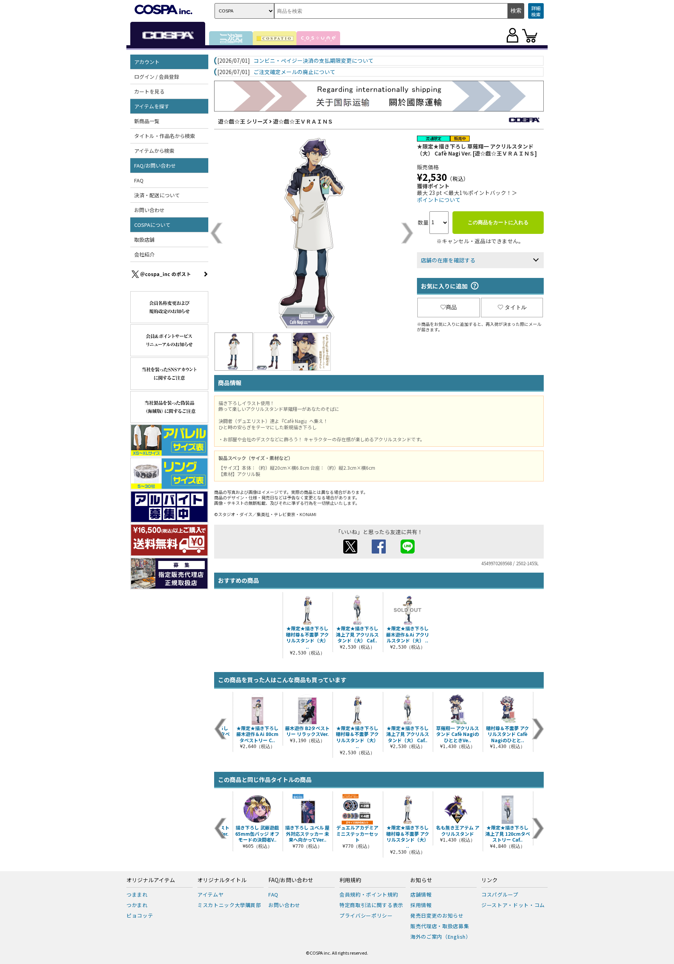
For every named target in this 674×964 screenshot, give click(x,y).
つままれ (137, 894)
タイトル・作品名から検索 (164, 136)
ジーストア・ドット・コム (513, 905)
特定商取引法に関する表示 (371, 905)
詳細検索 (536, 11)
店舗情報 (421, 894)
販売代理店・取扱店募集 (439, 926)
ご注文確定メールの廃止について (294, 72)
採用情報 (421, 905)
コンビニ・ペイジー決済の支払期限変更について (314, 60)
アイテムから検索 (154, 150)
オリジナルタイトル (222, 880)
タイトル (516, 307)
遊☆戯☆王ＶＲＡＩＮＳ (303, 121)
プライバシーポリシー (366, 915)
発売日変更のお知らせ (437, 915)
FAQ (139, 180)
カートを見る (149, 91)
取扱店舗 (144, 239)
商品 (451, 307)
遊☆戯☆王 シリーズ (243, 121)
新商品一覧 (147, 121)
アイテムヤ (210, 894)
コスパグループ (499, 894)
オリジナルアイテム (150, 880)
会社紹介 (144, 254)
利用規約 (350, 880)
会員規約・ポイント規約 (368, 894)
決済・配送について (157, 195)
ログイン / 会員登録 (156, 76)
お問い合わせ (149, 210)
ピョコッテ (139, 915)
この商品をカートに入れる (498, 222)
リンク (489, 880)
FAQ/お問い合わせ (290, 880)
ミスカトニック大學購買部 (229, 905)
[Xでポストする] (350, 551)
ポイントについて (439, 199)
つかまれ (137, 905)
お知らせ (421, 880)
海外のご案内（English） (440, 936)
